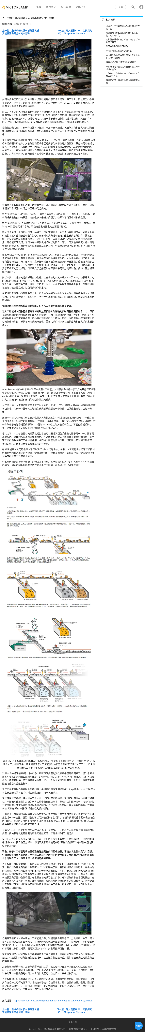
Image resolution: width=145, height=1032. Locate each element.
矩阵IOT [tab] (80, 7)
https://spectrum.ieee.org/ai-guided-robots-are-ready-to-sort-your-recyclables (53, 1000)
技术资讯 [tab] (51, 7)
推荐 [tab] (38, 7)
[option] (121, 27)
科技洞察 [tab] (66, 7)
